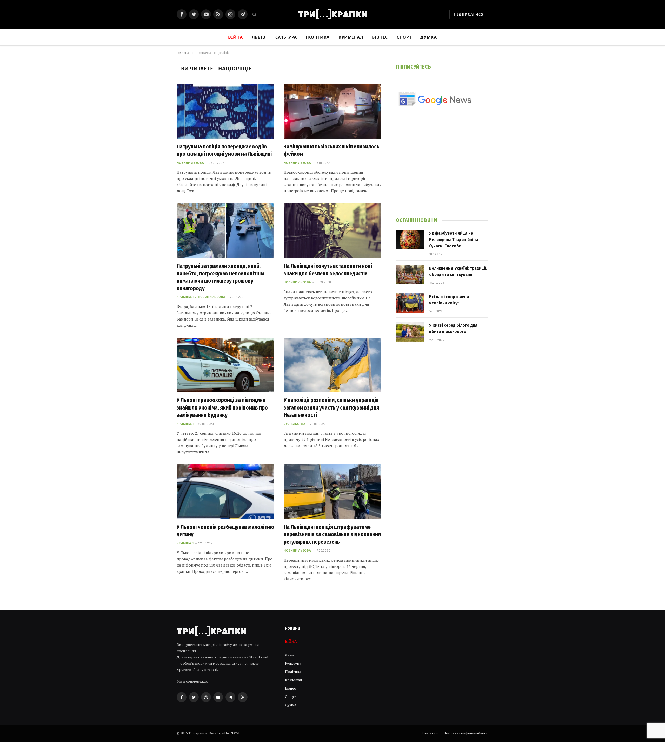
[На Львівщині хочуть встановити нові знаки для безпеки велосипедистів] (332, 230)
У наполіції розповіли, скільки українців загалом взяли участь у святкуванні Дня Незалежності (331, 407)
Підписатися (469, 14)
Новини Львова (190, 162)
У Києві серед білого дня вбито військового (453, 328)
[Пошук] (253, 14)
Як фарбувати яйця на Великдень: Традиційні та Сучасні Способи (453, 239)
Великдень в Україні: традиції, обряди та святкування (458, 271)
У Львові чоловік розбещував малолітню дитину (225, 531)
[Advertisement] (442, 169)
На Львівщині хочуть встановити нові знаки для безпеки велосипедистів (328, 270)
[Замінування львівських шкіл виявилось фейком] (332, 111)
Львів (258, 37)
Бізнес (380, 37)
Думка (428, 37)
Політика (318, 37)
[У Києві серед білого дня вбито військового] (410, 332)
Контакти (430, 733)
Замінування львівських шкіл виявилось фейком (331, 150)
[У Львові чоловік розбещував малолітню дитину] (225, 491)
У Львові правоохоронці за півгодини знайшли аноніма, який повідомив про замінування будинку (222, 407)
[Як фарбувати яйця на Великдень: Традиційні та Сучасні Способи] (410, 239)
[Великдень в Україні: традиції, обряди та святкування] (410, 274)
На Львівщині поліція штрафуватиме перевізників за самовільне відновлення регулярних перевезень (332, 534)
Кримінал (350, 37)
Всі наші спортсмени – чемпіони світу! (450, 300)
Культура (285, 37)
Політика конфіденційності (466, 733)
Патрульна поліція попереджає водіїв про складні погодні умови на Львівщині (224, 150)
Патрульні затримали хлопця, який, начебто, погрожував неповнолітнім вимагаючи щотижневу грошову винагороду (220, 277)
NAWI (235, 733)
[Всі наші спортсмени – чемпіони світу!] (410, 303)
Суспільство (294, 423)
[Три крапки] (332, 14)
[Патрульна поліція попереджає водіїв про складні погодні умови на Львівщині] (225, 111)
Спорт (404, 37)
